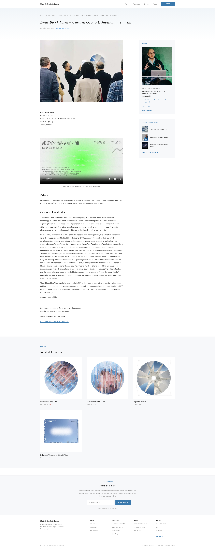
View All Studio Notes (149, 152)
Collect (166, 4)
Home (42, 15)
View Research (147, 110)
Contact (158, 536)
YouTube (160, 545)
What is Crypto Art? (118, 527)
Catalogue (93, 527)
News (146, 4)
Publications (116, 530)
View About (146, 107)
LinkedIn (167, 545)
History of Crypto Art (118, 524)
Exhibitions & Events (60, 15)
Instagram (145, 545)
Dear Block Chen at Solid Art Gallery (54, 322)
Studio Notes (94, 530)
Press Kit (159, 530)
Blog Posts (137, 530)
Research (136, 4)
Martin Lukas (49, 4)
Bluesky (151, 545)
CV (157, 527)
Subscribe (122, 502)
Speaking (115, 534)
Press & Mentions (139, 527)
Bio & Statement (161, 524)
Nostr (173, 545)
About (155, 4)
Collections (93, 524)
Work (126, 4)
